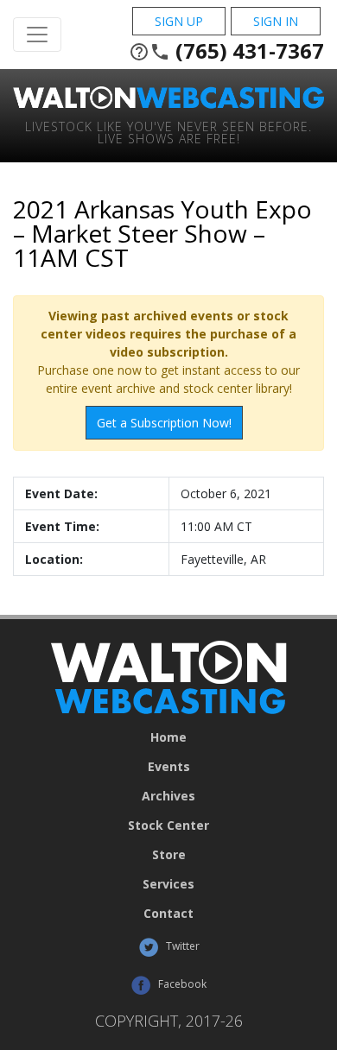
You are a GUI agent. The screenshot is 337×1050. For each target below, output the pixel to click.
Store (169, 855)
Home (168, 737)
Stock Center (168, 825)
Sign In (275, 21)
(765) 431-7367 (226, 51)
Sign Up (179, 21)
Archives (168, 796)
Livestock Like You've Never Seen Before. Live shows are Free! (168, 131)
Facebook (181, 984)
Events (169, 767)
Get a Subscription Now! (164, 422)
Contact (168, 914)
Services (168, 884)
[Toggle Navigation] (37, 34)
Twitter (181, 946)
